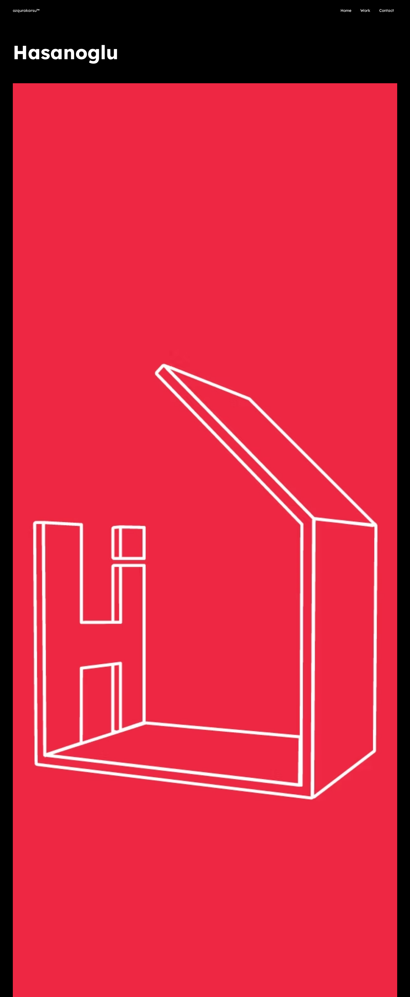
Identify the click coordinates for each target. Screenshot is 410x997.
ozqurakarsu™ (26, 10)
